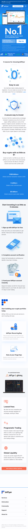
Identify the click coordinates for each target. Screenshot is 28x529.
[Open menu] (25, 6)
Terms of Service (6, 45)
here (9, 2)
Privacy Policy (21, 44)
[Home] (5, 6)
